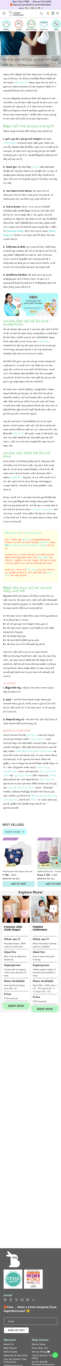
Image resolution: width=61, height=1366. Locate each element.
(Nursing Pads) (14, 231)
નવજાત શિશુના (10, 143)
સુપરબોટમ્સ (32, 735)
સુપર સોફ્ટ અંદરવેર (23, 775)
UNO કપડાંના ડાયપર (14, 545)
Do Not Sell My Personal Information (43, 1363)
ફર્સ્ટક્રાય (7, 800)
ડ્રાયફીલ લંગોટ (10, 771)
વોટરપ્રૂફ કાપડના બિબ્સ (42, 509)
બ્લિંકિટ (33, 800)
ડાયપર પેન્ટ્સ (43, 767)
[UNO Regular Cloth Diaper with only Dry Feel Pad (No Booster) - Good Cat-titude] (19, 853)
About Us (8, 1344)
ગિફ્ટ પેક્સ (31, 569)
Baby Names (10, 1348)
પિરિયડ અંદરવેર (46, 779)
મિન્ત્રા (43, 795)
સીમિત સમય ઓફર (13, 533)
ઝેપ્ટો (15, 800)
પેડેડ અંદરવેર (45, 771)
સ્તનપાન (35, 167)
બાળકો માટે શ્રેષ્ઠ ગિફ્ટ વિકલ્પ (21, 787)
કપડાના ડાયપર (36, 739)
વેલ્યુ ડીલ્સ (44, 542)
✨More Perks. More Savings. (30, 4)
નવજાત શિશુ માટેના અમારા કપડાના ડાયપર (34, 751)
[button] (53, 908)
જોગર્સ (53, 775)
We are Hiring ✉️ (41, 1351)
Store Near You (40, 1348)
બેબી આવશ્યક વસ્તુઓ (35, 545)
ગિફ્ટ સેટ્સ (43, 557)
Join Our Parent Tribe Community (15, 1360)
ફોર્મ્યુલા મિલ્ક (16, 477)
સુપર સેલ (26, 539)
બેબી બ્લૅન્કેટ (18, 433)
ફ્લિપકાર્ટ (52, 795)
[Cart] (57, 13)
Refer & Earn (11, 1351)
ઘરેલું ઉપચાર (43, 341)
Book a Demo (39, 1344)
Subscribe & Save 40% (16, 1355)
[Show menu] (4, 13)
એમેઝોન (35, 795)
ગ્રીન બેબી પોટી (21, 82)
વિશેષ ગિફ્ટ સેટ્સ (33, 533)
